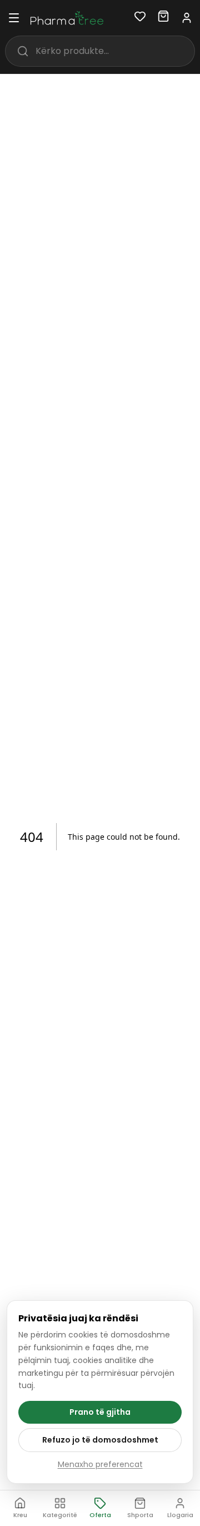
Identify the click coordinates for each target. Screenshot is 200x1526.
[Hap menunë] (14, 18)
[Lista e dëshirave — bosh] (140, 18)
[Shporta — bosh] (163, 18)
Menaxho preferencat (100, 1464)
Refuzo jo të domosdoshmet (100, 1439)
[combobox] (115, 51)
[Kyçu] (186, 17)
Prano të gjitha (100, 1412)
